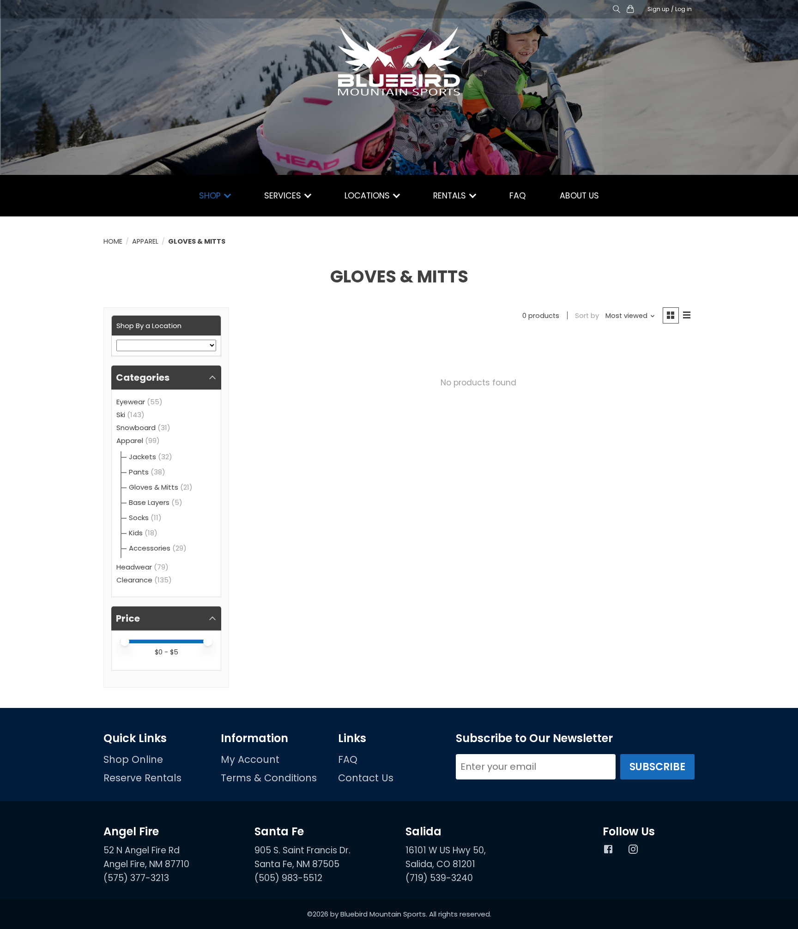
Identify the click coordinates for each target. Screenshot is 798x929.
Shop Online (133, 759)
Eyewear (130, 402)
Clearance (134, 580)
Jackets (142, 457)
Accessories (149, 548)
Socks (139, 517)
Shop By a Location (148, 325)
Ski (120, 415)
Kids (136, 533)
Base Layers (149, 502)
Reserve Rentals (142, 778)
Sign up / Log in (669, 9)
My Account (250, 759)
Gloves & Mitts (153, 487)
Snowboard (136, 427)
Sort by (587, 315)
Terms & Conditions (269, 778)
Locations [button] (368, 195)
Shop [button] (211, 195)
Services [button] (283, 195)
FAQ (517, 195)
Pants (139, 472)
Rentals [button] (450, 195)
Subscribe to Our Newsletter (534, 738)
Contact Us (365, 778)
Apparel (145, 241)
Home (112, 241)
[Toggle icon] (616, 9)
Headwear (134, 567)
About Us (579, 195)
